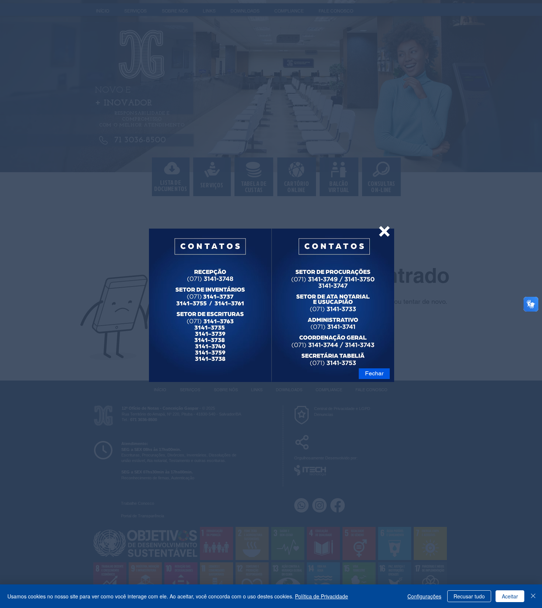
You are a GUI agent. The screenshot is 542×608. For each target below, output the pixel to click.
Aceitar (510, 596)
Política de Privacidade (321, 596)
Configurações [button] (424, 596)
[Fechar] (533, 596)
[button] (384, 231)
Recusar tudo (469, 596)
